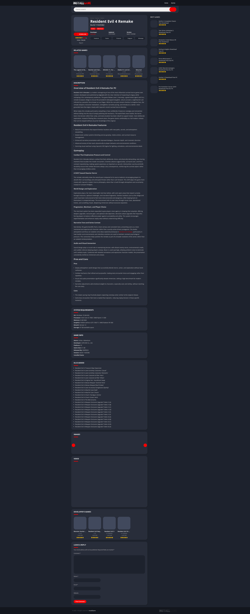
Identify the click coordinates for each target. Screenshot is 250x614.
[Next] (145, 445)
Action (102, 18)
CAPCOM (93, 34)
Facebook (96, 38)
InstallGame (92, 610)
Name (76, 576)
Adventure (100, 28)
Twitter (107, 38)
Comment (77, 553)
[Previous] (73, 445)
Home (166, 3)
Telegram (130, 38)
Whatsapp (140, 38)
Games (173, 3)
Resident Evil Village (125, 232)
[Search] (172, 9)
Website (76, 593)
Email (76, 585)
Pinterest (118, 38)
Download (82, 34)
